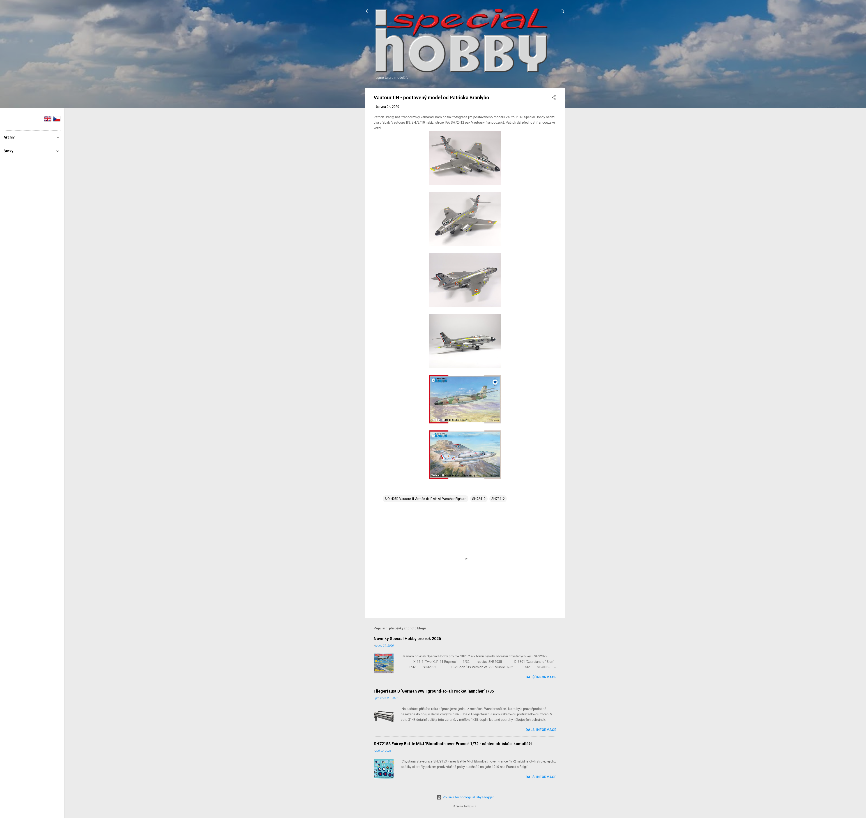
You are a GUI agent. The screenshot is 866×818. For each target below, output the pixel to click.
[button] (553, 98)
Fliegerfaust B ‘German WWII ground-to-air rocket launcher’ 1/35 (434, 691)
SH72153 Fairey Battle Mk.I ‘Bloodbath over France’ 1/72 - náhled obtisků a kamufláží (453, 743)
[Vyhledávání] (562, 12)
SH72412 (498, 499)
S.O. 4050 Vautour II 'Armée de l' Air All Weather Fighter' (425, 499)
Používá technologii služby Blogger (468, 797)
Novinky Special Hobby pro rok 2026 (407, 638)
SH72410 (479, 499)
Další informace (541, 677)
